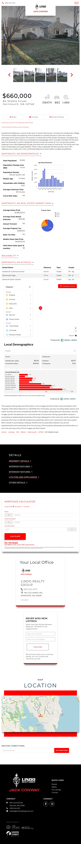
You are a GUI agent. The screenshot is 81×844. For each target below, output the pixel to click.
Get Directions (62, 750)
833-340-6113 (10, 3)
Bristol (23, 432)
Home (3, 432)
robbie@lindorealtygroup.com (21, 811)
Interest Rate (10, 526)
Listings (11, 432)
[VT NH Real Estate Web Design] (12, 834)
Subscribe (37, 647)
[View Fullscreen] (4, 705)
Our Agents (24, 600)
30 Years (17, 506)
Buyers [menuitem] (54, 784)
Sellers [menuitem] (54, 787)
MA (17, 432)
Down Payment (10, 519)
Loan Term (8, 506)
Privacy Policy (12, 822)
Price (6, 511)
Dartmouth (32, 432)
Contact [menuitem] (55, 792)
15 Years (26, 506)
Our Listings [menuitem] (56, 790)
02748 (41, 432)
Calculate (15, 536)
